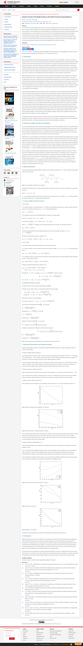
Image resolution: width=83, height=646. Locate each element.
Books (28, 6)
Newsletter (6, 74)
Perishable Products (33, 44)
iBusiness (7, 91)
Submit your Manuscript (46, 644)
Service (52, 629)
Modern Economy (8, 105)
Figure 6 (24, 457)
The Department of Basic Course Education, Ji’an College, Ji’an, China (36, 21)
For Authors (38, 634)
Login (77, 2)
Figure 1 (61, 169)
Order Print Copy (7, 77)
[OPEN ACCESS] (64, 2)
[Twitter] (5, 173)
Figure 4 (24, 433)
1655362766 (8, 185)
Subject (24, 632)
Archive (6, 21)
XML (44, 23)
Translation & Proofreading (55, 634)
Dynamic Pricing (25, 44)
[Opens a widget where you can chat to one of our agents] (78, 643)
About (42, 6)
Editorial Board (8, 24)
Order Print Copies (54, 632)
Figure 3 (24, 375)
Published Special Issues (9, 67)
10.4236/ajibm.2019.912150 (30, 23)
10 (46, 113)
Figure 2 (64, 362)
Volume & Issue (53, 638)
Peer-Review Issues (40, 636)
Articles (14, 6)
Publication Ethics (72, 632)
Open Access (71, 630)
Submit (57, 6)
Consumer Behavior (42, 44)
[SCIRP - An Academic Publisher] (12, 2)
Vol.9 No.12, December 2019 (53, 14)
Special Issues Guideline (9, 69)
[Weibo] (16, 173)
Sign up (36, 644)
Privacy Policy (71, 638)
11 (35, 144)
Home (6, 6)
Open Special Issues (8, 64)
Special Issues (39, 640)
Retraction (71, 636)
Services (49, 6)
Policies (71, 629)
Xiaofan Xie (29, 19)
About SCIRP (40, 629)
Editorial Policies (39, 632)
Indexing (7, 29)
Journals (21, 6)
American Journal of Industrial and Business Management (34, 14)
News (35, 6)
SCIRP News (56, 644)
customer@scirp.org (10, 180)
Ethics (37, 630)
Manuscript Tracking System (55, 630)
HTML (40, 23)
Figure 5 (24, 450)
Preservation (71, 634)
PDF (37, 23)
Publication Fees (8, 26)
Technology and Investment (10, 153)
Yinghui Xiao (34, 19)
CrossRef (27, 571)
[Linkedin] (12, 173)
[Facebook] (9, 173)
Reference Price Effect (51, 44)
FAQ (5, 82)
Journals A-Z (25, 630)
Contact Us (6, 79)
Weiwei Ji (24, 19)
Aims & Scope (8, 16)
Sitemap (24, 636)
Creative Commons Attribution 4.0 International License (51, 623)
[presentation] (30, 145)
